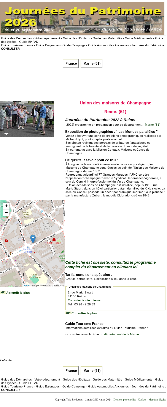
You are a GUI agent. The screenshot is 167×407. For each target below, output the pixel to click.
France (71, 63)
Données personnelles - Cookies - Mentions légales (139, 399)
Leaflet (26, 285)
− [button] (6, 212)
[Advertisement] (52, 83)
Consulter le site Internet (84, 300)
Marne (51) (91, 63)
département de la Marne (121, 334)
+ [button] (6, 206)
